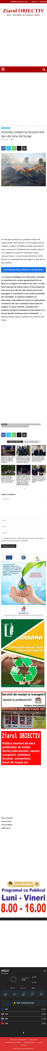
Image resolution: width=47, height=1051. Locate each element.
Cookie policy (33, 1039)
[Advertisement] (23, 42)
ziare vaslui (24, 426)
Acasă (2, 126)
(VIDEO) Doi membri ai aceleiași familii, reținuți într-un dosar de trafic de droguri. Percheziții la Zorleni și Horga (23, 459)
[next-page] (25, 488)
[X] (8, 148)
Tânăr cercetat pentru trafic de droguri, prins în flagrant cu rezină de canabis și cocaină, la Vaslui (38, 479)
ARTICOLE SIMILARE (15, 442)
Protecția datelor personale (13, 1042)
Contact (34, 1)
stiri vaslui (16, 426)
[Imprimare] (24, 148)
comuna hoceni (13, 424)
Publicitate (43, 1)
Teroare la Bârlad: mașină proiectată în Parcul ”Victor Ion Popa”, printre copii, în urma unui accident (8, 479)
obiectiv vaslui (6, 426)
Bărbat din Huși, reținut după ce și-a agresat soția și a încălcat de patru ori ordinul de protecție (8, 459)
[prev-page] (22, 488)
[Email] (19, 148)
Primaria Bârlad (6, 825)
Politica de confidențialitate (18, 1039)
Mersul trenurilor (7, 818)
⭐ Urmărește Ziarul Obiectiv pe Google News (23, 270)
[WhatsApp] (14, 148)
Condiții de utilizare (29, 1042)
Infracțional (10, 126)
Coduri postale (6, 821)
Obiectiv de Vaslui (35, 424)
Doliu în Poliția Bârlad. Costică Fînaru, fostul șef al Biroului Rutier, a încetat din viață (38, 459)
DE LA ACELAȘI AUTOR (31, 442)
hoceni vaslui (24, 424)
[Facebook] (3, 148)
